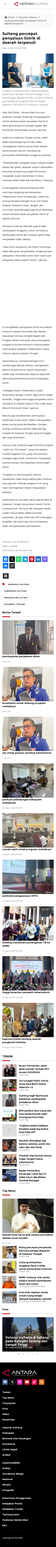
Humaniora (8, 1444)
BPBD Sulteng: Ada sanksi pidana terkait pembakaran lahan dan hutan (35, 1280)
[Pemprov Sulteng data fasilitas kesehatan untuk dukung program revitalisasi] (28, 683)
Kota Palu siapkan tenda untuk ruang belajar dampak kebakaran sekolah (35, 1295)
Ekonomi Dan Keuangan (16, 1438)
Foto (5, 1309)
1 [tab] (18, 1353)
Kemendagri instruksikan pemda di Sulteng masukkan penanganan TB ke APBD (26, 942)
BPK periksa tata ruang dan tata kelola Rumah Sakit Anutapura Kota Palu (35, 1114)
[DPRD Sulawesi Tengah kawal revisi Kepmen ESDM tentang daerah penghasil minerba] (28, 1019)
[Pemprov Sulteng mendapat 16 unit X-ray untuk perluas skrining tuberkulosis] (28, 733)
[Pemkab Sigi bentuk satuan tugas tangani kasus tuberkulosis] (9, 1160)
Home (11, 17)
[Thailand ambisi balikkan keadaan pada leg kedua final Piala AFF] (9, 1130)
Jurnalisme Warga (12, 1473)
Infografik (8, 1490)
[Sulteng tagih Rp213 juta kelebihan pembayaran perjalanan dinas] (28, 637)
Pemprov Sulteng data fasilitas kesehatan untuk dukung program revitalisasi (24, 703)
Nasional (7, 1479)
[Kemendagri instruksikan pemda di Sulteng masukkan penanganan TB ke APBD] (28, 923)
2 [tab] (23, 1353)
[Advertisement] (28, 294)
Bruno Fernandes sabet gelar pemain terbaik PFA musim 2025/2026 (34, 1069)
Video (5, 1414)
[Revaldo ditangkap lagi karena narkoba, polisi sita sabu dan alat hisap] (9, 1145)
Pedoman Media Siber (15, 1520)
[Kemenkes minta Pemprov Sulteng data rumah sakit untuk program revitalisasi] (28, 830)
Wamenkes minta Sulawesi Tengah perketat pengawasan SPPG (24, 894)
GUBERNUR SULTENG (15, 591)
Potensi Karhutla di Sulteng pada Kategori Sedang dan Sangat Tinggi (27, 1341)
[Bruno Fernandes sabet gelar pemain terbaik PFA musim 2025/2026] (9, 1070)
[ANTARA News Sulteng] (31, 4)
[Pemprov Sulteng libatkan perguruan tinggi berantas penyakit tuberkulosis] (28, 973)
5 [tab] (37, 1353)
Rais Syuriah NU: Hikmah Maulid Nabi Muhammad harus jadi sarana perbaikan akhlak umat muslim (27, 1234)
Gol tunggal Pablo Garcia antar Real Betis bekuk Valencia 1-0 (33, 1084)
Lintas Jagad (9, 1449)
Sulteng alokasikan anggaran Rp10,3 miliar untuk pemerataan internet (35, 1265)
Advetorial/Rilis (11, 1462)
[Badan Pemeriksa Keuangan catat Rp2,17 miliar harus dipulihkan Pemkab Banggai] (9, 1175)
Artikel (6, 1454)
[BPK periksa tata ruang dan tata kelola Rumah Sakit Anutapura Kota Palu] (9, 1115)
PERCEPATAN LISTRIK (16, 598)
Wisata (6, 1484)
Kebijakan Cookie (12, 1509)
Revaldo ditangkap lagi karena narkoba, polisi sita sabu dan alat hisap (34, 1144)
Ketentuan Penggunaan (16, 1498)
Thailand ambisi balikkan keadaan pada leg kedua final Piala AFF (33, 1129)
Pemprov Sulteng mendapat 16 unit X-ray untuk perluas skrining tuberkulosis (26, 751)
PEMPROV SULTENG (18, 584)
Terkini (6, 1392)
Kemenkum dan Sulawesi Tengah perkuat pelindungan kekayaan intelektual (23, 799)
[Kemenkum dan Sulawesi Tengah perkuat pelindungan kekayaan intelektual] (28, 780)
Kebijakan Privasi (12, 1503)
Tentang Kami (10, 1514)
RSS (4, 1525)
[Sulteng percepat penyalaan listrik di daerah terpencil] (28, 1215)
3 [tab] (28, 1353)
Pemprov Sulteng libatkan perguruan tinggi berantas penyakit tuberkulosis (26, 991)
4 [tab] (32, 1353)
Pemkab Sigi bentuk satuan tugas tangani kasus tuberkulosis (35, 1159)
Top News (9, 1190)
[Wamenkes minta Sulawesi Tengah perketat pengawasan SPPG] (28, 876)
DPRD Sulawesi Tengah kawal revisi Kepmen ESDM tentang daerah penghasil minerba (24, 1039)
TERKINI (7, 1056)
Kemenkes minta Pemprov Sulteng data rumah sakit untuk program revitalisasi (27, 848)
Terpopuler (9, 1403)
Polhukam (8, 1433)
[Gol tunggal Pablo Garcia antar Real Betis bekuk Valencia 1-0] (9, 1085)
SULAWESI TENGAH (14, 604)
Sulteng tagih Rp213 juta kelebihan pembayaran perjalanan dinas (24, 655)
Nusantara (8, 1419)
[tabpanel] (28, 1334)
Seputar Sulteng (28, 17)
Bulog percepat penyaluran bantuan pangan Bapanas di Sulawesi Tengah (35, 1250)
